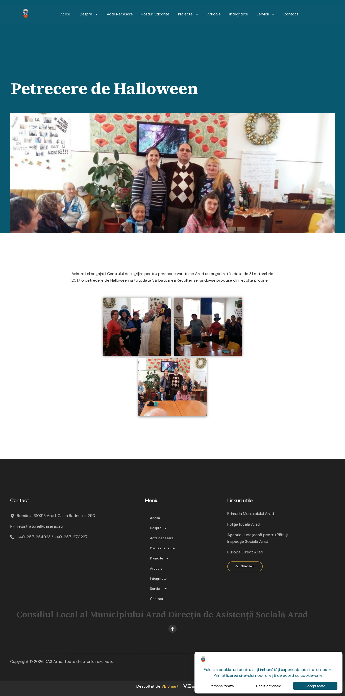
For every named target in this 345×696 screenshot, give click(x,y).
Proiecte (185, 14)
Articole (214, 14)
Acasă (65, 14)
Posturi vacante (155, 14)
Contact (290, 14)
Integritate (238, 14)
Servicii (263, 14)
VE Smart (170, 686)
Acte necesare (120, 14)
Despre (86, 14)
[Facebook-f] (172, 629)
